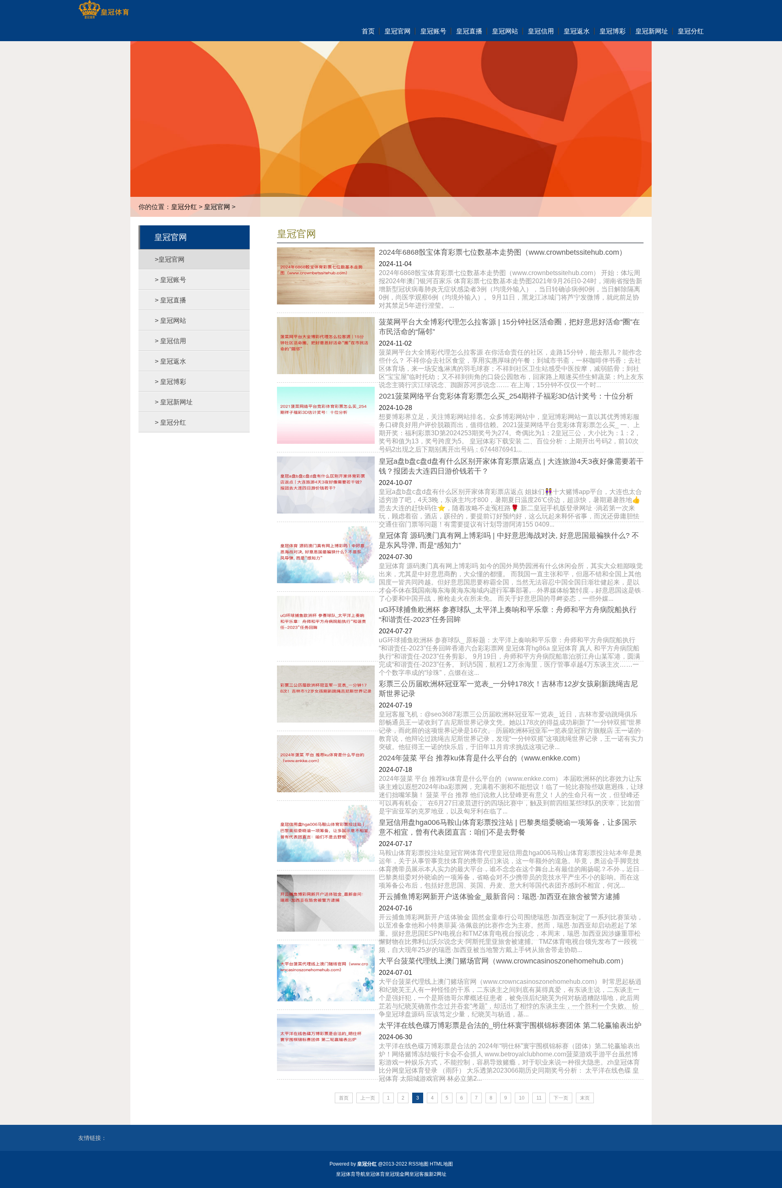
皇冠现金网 (397, 1174)
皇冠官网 (217, 206)
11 (539, 1098)
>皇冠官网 (170, 259)
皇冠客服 (419, 1174)
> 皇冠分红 (170, 422)
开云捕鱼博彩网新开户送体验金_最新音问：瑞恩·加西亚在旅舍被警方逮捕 (499, 897)
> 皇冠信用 (170, 340)
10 (522, 1098)
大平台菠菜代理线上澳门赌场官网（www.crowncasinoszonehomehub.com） (503, 961)
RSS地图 (418, 1164)
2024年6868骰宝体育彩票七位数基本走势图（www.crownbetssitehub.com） (502, 252)
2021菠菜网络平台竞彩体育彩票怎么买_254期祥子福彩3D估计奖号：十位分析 (506, 396)
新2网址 (437, 1174)
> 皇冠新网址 (174, 402)
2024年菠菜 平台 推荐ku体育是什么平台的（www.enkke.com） (481, 758)
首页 (344, 1098)
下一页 (561, 1098)
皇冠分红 (184, 206)
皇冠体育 (375, 1174)
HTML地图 (441, 1164)
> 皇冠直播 (170, 300)
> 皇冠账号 (170, 279)
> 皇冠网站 (170, 320)
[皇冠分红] (103, 10)
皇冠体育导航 (350, 1174)
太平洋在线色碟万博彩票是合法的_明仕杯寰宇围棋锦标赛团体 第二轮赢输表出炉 (510, 1025)
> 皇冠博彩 (170, 381)
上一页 (367, 1098)
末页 (585, 1098)
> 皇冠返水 (170, 361)
